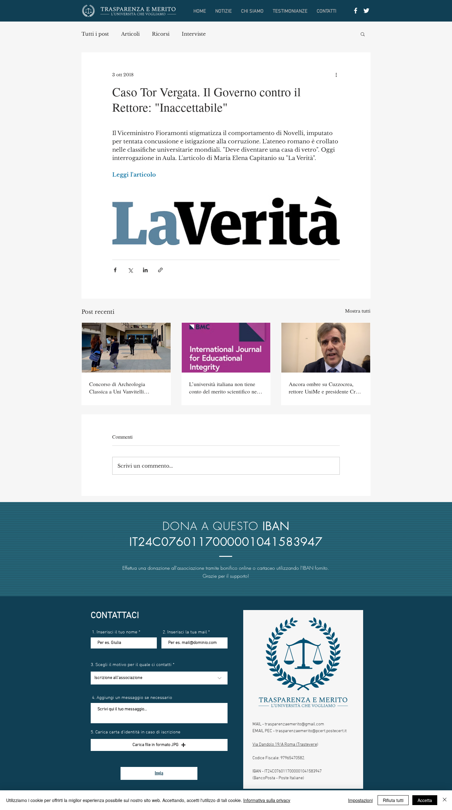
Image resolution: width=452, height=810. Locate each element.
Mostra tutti (358, 311)
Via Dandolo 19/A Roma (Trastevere (284, 744)
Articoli (130, 34)
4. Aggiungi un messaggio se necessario (132, 698)
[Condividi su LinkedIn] (145, 270)
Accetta (425, 800)
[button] (363, 33)
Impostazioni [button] (360, 800)
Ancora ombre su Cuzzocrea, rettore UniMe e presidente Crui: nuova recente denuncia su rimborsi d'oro (325, 387)
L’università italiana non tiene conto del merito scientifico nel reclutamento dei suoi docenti (223, 387)
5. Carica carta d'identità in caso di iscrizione (135, 732)
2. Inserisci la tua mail (185, 632)
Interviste (194, 34)
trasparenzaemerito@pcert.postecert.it (311, 731)
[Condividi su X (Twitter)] (130, 270)
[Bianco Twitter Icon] (366, 10)
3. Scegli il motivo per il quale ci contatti (131, 665)
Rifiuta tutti (393, 800)
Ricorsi (160, 34)
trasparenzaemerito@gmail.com (294, 724)
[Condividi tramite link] (160, 270)
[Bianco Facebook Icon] (355, 10)
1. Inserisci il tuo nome (114, 632)
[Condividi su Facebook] (115, 270)
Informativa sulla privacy (266, 800)
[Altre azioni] (336, 74)
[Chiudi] (444, 800)
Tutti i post (95, 34)
